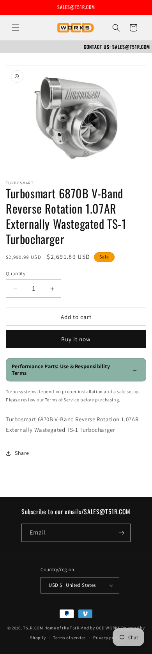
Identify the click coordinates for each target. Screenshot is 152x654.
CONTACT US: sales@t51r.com (117, 46)
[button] (15, 27)
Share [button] (22, 452)
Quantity (15, 273)
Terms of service (69, 637)
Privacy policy (107, 637)
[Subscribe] (121, 533)
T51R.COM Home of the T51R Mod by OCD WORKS (71, 628)
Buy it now (76, 339)
